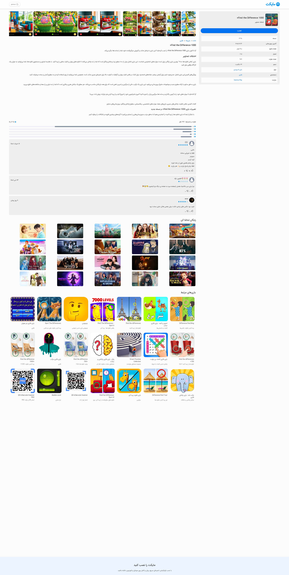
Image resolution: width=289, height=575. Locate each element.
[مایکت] (273, 6)
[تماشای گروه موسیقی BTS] (182, 248)
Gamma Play (238, 80)
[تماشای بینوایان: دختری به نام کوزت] (145, 248)
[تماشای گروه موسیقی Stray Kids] (70, 263)
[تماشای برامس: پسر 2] (70, 232)
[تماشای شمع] (145, 263)
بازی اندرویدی (238, 69)
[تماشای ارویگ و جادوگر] (182, 279)
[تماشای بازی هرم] (70, 248)
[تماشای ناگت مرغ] (108, 248)
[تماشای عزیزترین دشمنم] (108, 263)
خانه (194, 40)
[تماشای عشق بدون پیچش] (145, 279)
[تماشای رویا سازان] (33, 248)
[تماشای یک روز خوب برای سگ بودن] (33, 232)
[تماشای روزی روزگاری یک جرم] (33, 263)
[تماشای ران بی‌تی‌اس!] (182, 263)
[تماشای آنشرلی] (108, 232)
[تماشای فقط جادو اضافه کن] (145, 232)
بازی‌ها (188, 40)
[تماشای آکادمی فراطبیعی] (108, 279)
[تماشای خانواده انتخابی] (33, 279)
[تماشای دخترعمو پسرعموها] (182, 232)
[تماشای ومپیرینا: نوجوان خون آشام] (70, 279)
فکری (240, 75)
